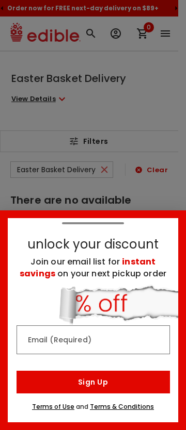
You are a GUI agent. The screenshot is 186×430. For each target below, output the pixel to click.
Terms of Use (53, 406)
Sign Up (93, 382)
